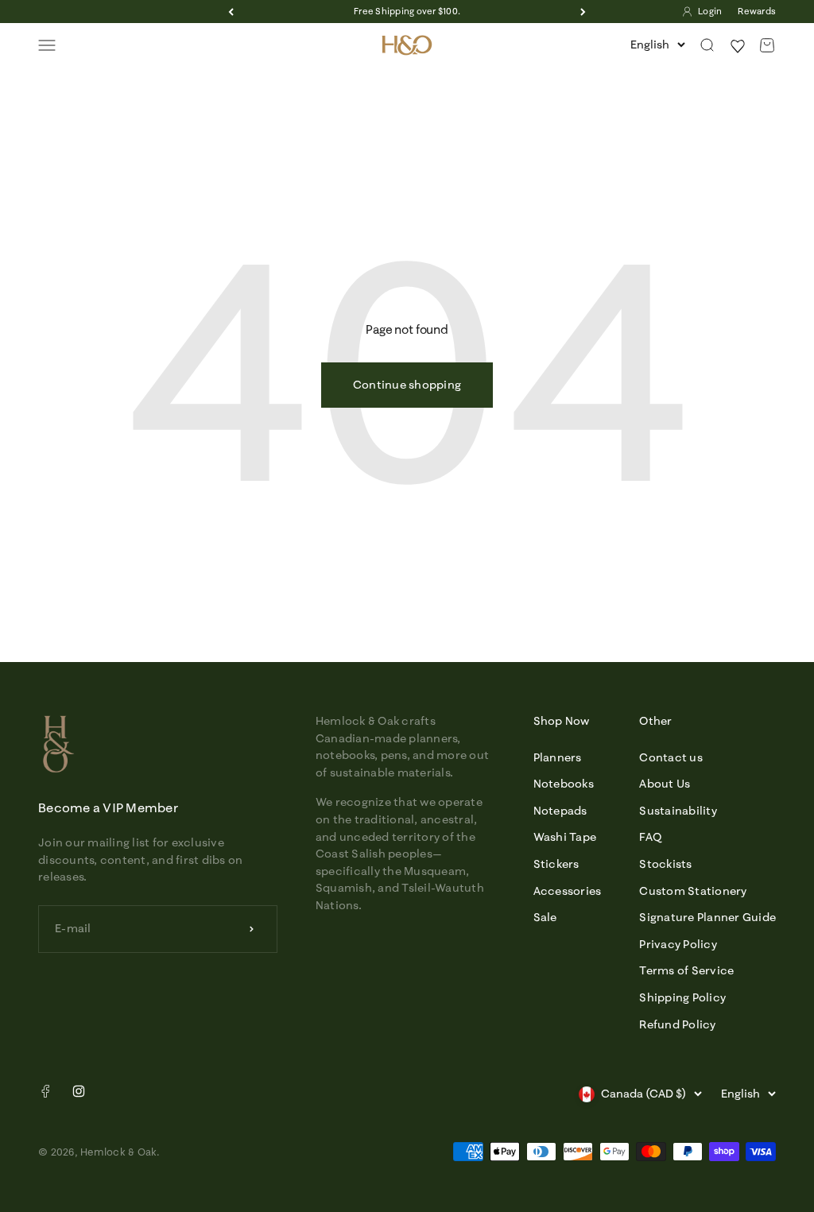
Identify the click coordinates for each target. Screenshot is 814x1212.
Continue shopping (407, 385)
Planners (557, 757)
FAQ (650, 837)
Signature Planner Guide (707, 917)
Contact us (671, 757)
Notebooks (563, 783)
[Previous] (231, 11)
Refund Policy (677, 1024)
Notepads (560, 810)
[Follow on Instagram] (79, 1091)
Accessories (567, 891)
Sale (545, 917)
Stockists (665, 864)
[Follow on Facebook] (45, 1094)
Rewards (757, 11)
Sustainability (678, 810)
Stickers (556, 864)
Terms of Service (686, 970)
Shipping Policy (682, 997)
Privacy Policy (678, 944)
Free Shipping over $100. (407, 11)
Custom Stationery (692, 891)
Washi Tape (565, 837)
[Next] (583, 11)
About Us (664, 783)
